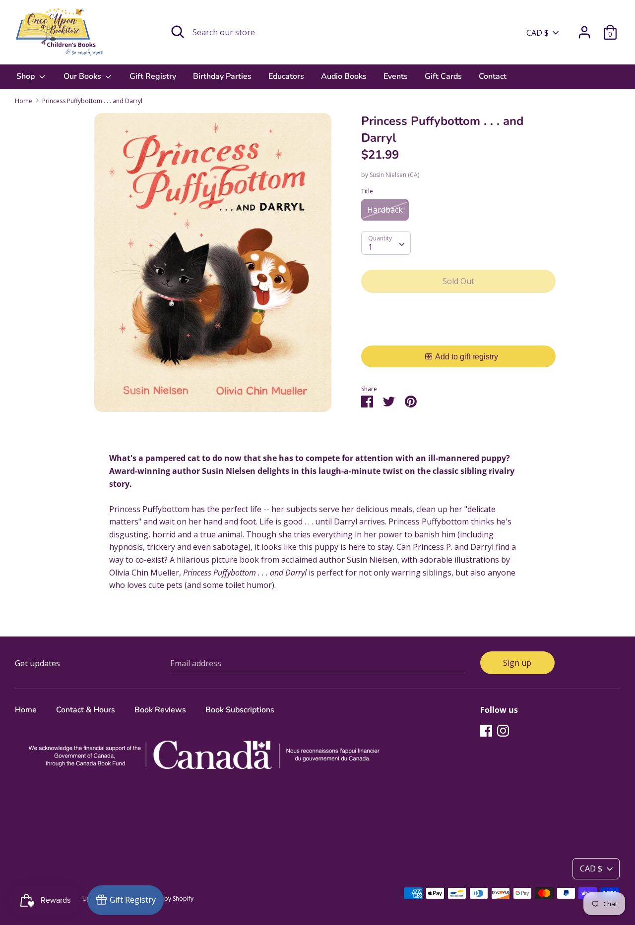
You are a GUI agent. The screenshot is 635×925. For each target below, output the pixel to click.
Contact (493, 76)
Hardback (385, 209)
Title (367, 191)
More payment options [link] (459, 335)
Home (26, 709)
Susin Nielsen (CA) (394, 175)
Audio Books (344, 76)
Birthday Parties (222, 76)
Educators (286, 76)
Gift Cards (443, 76)
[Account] (584, 28)
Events (395, 76)
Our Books (83, 76)
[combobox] (386, 243)
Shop (26, 76)
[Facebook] (486, 730)
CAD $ (537, 32)
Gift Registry (152, 76)
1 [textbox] (370, 246)
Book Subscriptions (239, 709)
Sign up (517, 662)
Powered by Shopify (165, 898)
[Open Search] (178, 32)
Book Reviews (160, 709)
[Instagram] (503, 730)
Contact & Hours (85, 709)
